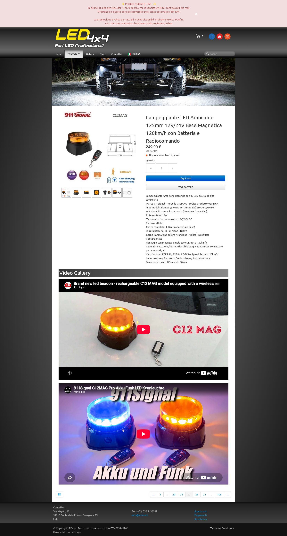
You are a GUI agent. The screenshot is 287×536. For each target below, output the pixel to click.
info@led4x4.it (140, 515)
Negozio (74, 53)
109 (219, 494)
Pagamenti (200, 515)
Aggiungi (185, 178)
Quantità (150, 160)
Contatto (116, 54)
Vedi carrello (185, 187)
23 (196, 494)
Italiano (136, 53)
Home (58, 54)
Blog (102, 54)
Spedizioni (200, 511)
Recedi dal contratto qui (67, 532)
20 (174, 494)
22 (189, 494)
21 (181, 494)
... (167, 494)
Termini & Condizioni (222, 528)
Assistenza (200, 519)
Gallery (90, 54)
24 (204, 494)
